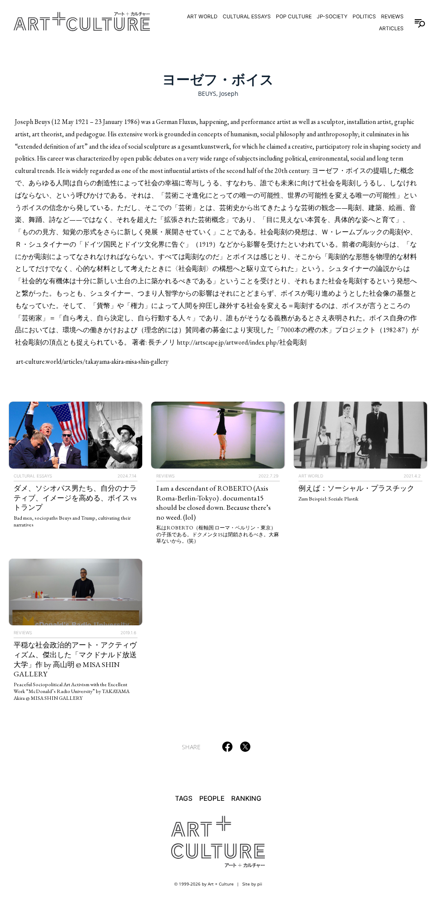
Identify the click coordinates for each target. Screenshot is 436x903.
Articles (391, 28)
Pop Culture (294, 16)
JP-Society (332, 16)
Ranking (246, 798)
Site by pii (252, 884)
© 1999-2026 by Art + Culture (204, 884)
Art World (202, 16)
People (211, 798)
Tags (183, 798)
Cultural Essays (247, 16)
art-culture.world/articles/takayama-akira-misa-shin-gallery (92, 361)
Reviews (392, 16)
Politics (364, 16)
